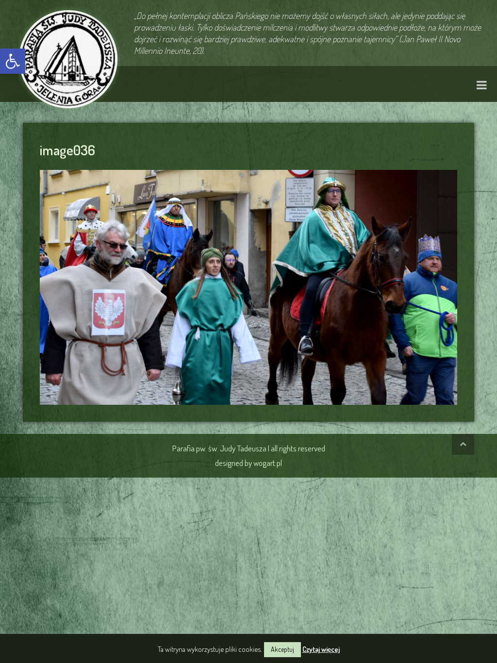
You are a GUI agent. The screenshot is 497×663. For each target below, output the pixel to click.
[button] (12, 61)
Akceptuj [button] (282, 649)
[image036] (248, 286)
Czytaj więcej (321, 649)
